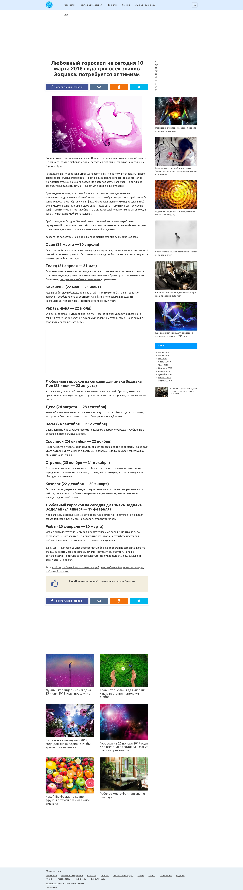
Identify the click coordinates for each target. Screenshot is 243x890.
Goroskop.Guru (52, 883)
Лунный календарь (145, 5)
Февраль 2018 (165, 368)
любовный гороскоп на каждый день (83, 567)
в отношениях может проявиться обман (86, 514)
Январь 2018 (164, 371)
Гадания (180, 875)
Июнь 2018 (163, 355)
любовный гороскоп (57, 571)
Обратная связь (53, 871)
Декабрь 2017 (165, 374)
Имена (49, 879)
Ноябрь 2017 (164, 377)
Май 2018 (162, 358)
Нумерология (63, 879)
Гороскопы (69, 5)
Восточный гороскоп (91, 5)
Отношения (166, 875)
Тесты (141, 875)
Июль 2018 (163, 352)
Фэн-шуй (112, 5)
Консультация (98, 879)
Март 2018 (163, 365)
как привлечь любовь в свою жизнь (80, 279)
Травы (151, 875)
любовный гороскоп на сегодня (124, 567)
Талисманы (80, 879)
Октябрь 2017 (165, 380)
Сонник (126, 5)
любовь (56, 567)
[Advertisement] (71, 351)
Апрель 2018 (164, 362)
